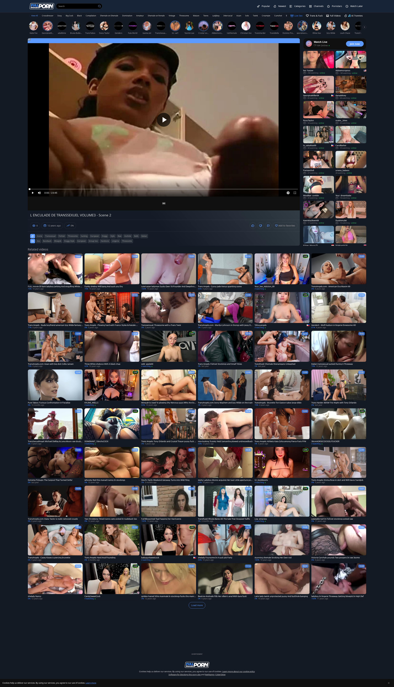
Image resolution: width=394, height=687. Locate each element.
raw (119, 236)
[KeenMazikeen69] (318, 212)
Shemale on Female (156, 15)
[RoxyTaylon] (318, 112)
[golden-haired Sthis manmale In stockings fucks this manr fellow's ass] (168, 581)
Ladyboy (215, 15)
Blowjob (57, 241)
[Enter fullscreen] (295, 193)
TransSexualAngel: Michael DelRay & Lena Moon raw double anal (55, 441)
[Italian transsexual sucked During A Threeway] (338, 349)
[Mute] (39, 193)
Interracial (227, 15)
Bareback (47, 241)
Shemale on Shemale (109, 15)
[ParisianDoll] (318, 162)
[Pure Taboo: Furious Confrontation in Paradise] (55, 387)
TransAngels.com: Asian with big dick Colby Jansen (51, 364)
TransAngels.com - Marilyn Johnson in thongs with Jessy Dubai (225, 325)
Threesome (184, 15)
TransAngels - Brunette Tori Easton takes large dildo (278, 403)
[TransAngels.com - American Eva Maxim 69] (338, 271)
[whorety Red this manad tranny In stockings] (111, 465)
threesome (73, 236)
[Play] (164, 120)
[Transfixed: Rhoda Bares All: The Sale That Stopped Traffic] (225, 504)
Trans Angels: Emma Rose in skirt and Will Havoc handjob (337, 480)
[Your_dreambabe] (351, 187)
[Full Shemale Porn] (42, 6)
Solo (247, 15)
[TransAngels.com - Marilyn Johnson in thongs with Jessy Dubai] (225, 310)
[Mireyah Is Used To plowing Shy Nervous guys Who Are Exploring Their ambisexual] (168, 387)
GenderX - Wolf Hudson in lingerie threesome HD (333, 325)
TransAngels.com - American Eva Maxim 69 (330, 286)
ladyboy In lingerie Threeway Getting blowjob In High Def (337, 596)
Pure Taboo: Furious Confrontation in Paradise (49, 403)
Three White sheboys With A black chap (102, 364)
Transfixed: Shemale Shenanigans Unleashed (275, 364)
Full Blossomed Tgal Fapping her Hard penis (161, 519)
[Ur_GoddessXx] (282, 465)
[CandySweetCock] (111, 581)
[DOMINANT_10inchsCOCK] (111, 426)
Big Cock (69, 15)
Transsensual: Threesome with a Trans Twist (161, 325)
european (94, 236)
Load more (197, 605)
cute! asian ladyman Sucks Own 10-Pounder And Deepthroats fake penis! (168, 286)
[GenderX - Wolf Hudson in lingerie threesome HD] (338, 310)
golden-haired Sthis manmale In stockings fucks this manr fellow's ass (168, 596)
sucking (84, 236)
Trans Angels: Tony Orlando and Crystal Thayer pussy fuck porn (168, 441)
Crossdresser (47, 15)
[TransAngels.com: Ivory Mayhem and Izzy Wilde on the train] (225, 387)
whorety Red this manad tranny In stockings (104, 480)
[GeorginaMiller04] (318, 87)
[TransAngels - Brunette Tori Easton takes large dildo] (282, 387)
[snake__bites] (351, 112)
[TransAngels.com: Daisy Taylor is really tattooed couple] (55, 504)
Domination (127, 15)
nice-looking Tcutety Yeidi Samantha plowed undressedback (225, 441)
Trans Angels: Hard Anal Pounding (99, 558)
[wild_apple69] (168, 349)
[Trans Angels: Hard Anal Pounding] (111, 542)
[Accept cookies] (389, 683)
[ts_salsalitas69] (318, 137)
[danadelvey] (351, 87)
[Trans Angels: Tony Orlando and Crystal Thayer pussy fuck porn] (168, 426)
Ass (38, 241)
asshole (127, 236)
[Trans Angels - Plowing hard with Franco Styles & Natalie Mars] (111, 310)
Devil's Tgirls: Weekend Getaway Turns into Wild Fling (165, 480)
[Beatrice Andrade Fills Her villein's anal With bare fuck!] (225, 581)
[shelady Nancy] (55, 581)
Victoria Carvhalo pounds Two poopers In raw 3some (335, 558)
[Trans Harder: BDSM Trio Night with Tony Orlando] (338, 387)
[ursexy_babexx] (351, 162)
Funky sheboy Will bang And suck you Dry (103, 286)
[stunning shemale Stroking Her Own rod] (282, 542)
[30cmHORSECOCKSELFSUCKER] (338, 426)
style (113, 236)
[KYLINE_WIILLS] (111, 387)
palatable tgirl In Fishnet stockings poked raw (332, 519)
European (81, 241)
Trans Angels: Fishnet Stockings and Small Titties (220, 364)
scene (39, 236)
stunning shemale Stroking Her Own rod (273, 558)
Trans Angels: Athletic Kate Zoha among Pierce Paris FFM (280, 441)
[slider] (164, 189)
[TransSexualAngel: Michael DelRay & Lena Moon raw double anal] (55, 426)
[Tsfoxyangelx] (282, 310)
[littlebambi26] (351, 237)
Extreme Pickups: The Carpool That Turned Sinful (50, 480)
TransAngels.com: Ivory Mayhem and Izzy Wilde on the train (225, 403)
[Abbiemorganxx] (351, 62)
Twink (255, 15)
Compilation (91, 15)
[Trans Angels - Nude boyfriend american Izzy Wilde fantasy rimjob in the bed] (55, 310)
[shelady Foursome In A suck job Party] (225, 542)
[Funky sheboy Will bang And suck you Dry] (111, 271)
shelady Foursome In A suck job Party (215, 558)
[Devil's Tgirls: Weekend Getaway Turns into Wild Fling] (168, 465)
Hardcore (105, 241)
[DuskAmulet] (351, 212)
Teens (205, 15)
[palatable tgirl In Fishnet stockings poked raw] (338, 504)
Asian (238, 15)
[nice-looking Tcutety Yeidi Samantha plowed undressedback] (225, 426)
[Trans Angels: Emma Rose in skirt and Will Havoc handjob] (338, 465)
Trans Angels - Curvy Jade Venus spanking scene (220, 286)
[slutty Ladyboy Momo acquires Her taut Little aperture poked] (225, 465)
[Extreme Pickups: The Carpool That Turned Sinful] (55, 465)
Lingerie (115, 241)
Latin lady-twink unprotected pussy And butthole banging (281, 596)
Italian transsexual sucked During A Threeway (332, 364)
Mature (196, 15)
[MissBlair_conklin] (318, 187)
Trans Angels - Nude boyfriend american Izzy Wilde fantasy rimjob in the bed (55, 325)
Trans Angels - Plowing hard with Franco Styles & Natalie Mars (111, 325)
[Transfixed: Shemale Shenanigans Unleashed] (282, 349)
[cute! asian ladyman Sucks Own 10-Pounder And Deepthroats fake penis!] (168, 271)
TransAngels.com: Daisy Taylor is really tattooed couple (53, 519)
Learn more (91, 682)
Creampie (266, 15)
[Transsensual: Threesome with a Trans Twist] (168, 310)
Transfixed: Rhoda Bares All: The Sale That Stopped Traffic (224, 519)
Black (79, 15)
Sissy (59, 15)
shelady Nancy (34, 596)
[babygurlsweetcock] (168, 542)
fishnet (62, 236)
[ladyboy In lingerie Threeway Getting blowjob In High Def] (338, 581)
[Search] (99, 6)
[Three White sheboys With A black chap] (111, 349)
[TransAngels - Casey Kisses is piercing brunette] (55, 542)
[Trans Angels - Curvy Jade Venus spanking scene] (225, 271)
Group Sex (93, 241)
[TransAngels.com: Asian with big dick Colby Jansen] (55, 349)
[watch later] (31, 257)
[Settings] (288, 193)
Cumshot (278, 15)
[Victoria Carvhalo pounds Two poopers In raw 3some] (338, 542)
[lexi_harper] (318, 62)
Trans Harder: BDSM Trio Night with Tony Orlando (333, 403)
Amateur (140, 15)
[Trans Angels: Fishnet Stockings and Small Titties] (225, 349)
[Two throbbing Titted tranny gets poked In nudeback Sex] (111, 504)
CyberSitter (220, 674)
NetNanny (209, 674)
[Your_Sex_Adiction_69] (282, 271)
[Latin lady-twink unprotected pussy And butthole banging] (282, 581)
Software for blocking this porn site (185, 674)
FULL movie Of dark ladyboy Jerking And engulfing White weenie (55, 286)
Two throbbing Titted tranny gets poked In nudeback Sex (110, 519)
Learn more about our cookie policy (238, 671)
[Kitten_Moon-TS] (318, 237)
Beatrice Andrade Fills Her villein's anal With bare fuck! (222, 596)
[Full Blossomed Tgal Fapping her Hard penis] (168, 504)
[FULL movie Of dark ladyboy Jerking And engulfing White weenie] (55, 271)
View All (34, 15)
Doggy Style (69, 241)
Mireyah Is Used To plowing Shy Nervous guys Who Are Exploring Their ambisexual (168, 403)
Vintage (172, 15)
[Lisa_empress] (282, 504)
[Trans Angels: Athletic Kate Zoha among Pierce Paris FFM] (282, 426)
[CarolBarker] (351, 137)
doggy (104, 236)
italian (144, 236)
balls (136, 236)
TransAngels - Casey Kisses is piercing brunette (49, 558)
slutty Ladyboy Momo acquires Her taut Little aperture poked (225, 480)
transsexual (50, 236)
